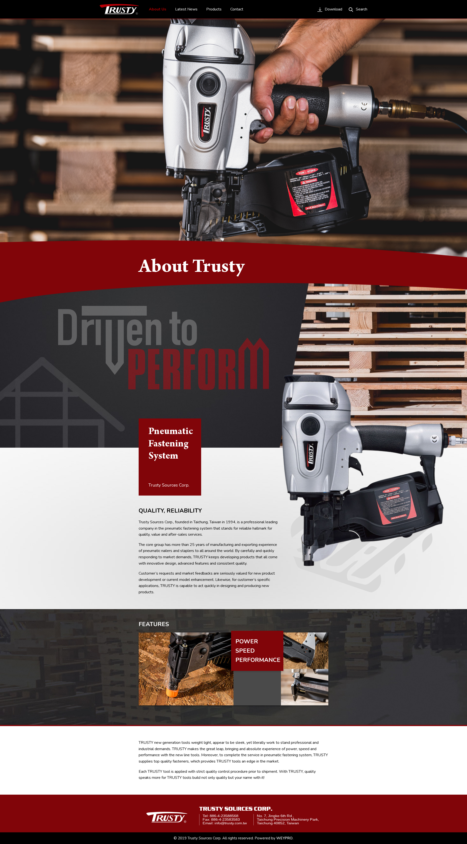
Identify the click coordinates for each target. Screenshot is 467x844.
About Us (157, 9)
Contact (236, 9)
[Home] (119, 9)
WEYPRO (284, 838)
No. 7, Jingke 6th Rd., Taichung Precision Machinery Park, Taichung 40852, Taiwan (288, 819)
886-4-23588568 (224, 815)
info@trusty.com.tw (231, 823)
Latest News (186, 9)
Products (214, 9)
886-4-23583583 (225, 819)
